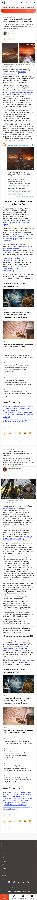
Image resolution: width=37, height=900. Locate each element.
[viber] (28, 882)
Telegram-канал (24, 274)
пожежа (23, 441)
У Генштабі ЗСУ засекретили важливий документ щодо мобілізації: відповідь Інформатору (17, 807)
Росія (4, 441)
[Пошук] (30, 2)
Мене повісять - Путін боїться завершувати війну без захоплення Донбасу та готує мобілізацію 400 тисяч (17, 382)
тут (32, 278)
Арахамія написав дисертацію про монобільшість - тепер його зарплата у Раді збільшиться (17, 394)
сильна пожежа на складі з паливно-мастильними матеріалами (18, 248)
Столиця (9, 891)
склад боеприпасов (13, 441)
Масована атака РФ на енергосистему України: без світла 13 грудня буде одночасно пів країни (18, 408)
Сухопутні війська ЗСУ (8, 829)
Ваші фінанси (17, 891)
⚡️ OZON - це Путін (31, 11)
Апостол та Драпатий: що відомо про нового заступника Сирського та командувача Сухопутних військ (18, 800)
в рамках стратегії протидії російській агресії (17, 222)
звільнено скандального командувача (15, 647)
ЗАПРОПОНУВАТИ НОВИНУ (18, 845)
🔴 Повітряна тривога (17, 11)
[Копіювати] (13, 39)
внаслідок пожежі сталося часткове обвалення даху (18, 91)
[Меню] (35, 2)
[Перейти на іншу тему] (26, 2)
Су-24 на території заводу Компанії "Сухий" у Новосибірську (16, 268)
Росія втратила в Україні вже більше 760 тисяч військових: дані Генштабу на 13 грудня (18, 415)
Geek (29, 891)
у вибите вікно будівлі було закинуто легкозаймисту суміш (18, 236)
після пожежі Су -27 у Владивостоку (13, 259)
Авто (24, 891)
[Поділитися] (9, 39)
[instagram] (14, 882)
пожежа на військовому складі (14, 73)
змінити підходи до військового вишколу (17, 538)
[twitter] (18, 882)
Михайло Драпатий (10, 508)
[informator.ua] (3, 2)
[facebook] (9, 882)
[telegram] (23, 882)
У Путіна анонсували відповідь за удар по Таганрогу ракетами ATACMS (18, 420)
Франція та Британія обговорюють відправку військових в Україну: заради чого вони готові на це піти (18, 794)
